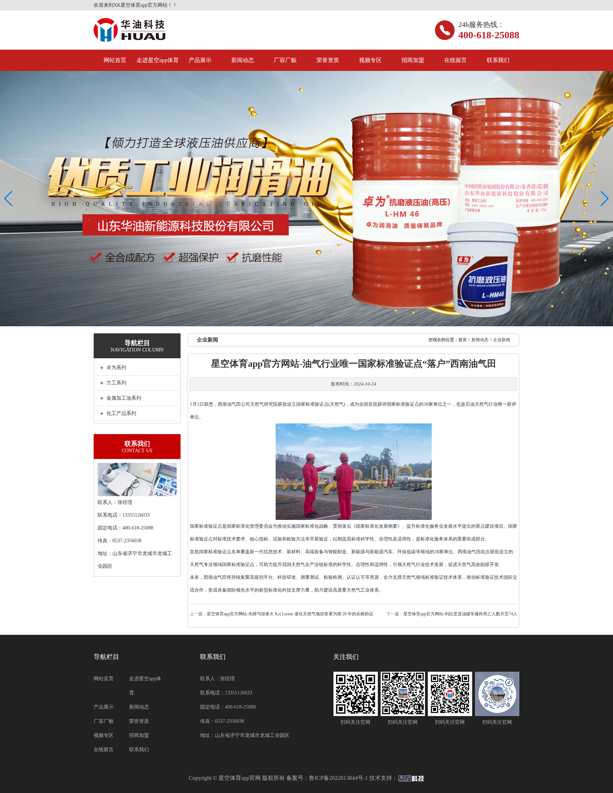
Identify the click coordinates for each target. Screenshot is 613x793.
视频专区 (370, 60)
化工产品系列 (121, 413)
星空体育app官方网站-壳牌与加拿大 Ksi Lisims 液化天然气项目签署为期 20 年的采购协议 (290, 613)
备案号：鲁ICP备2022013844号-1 (327, 778)
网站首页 (115, 60)
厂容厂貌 (285, 60)
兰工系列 (116, 383)
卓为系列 (116, 367)
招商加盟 (413, 60)
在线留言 (455, 60)
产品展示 (200, 60)
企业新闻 (501, 339)
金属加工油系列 (123, 398)
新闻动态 (242, 60)
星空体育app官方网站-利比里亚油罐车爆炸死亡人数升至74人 (460, 613)
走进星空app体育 (158, 60)
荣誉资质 (327, 60)
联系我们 (498, 60)
